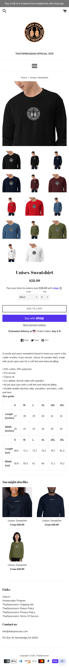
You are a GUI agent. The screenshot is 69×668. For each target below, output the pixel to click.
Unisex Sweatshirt (17, 520)
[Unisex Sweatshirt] (17, 502)
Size (45, 292)
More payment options (34, 325)
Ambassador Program (14, 600)
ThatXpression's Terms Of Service (20, 616)
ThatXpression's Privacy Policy (18, 612)
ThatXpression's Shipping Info (18, 604)
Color (28, 292)
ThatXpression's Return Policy (18, 608)
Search (6, 596)
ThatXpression (42, 656)
